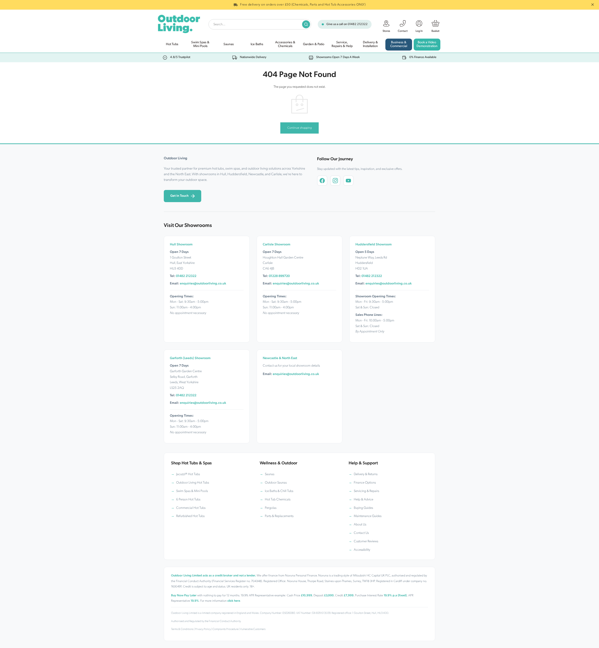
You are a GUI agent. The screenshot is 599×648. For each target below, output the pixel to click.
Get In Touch (179, 196)
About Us (360, 524)
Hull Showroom (181, 244)
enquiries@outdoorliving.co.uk (203, 283)
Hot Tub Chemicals (277, 499)
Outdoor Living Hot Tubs (192, 482)
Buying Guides (363, 508)
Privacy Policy (203, 629)
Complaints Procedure (225, 629)
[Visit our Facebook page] (322, 180)
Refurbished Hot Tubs (190, 516)
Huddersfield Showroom (373, 244)
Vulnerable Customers (253, 629)
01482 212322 (358, 24)
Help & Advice (363, 499)
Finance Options (365, 482)
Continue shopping (299, 127)
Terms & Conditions (182, 629)
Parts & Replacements (279, 516)
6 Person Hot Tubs (188, 499)
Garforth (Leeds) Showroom (190, 358)
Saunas (269, 474)
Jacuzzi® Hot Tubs (188, 474)
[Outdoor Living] (179, 23)
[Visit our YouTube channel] (348, 180)
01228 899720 (279, 276)
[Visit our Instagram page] (335, 180)
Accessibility (362, 550)
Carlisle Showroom (276, 244)
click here (233, 600)
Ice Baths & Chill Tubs (279, 491)
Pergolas (270, 508)
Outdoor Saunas (276, 482)
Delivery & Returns (365, 474)
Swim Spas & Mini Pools (192, 491)
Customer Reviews (366, 541)
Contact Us (361, 533)
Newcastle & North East (280, 358)
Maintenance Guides (367, 516)
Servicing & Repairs (366, 491)
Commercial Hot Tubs (190, 508)
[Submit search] (306, 24)
